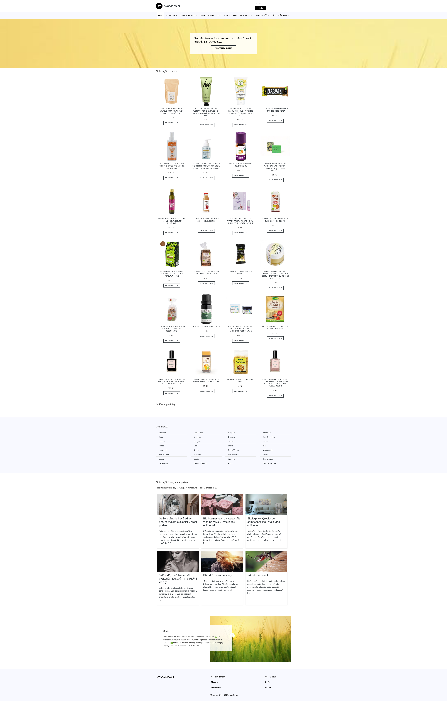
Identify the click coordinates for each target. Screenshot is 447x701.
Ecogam (231, 433)
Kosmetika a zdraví (188, 15)
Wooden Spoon (200, 463)
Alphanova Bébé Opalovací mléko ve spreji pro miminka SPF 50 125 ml (172, 166)
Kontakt (268, 687)
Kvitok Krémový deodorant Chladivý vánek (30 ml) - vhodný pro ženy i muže (240, 329)
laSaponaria (268, 450)
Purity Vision (233, 450)
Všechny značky (218, 677)
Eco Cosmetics (269, 437)
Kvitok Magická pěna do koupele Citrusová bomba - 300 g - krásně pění (171, 111)
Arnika (161, 446)
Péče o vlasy (223, 15)
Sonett (231, 441)
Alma (230, 463)
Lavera (162, 441)
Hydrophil (163, 450)
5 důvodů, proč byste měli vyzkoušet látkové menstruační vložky (178, 579)
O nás (267, 682)
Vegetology (163, 463)
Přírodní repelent (257, 575)
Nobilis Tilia (198, 433)
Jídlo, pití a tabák (280, 15)
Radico (197, 450)
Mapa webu (216, 687)
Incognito (197, 441)
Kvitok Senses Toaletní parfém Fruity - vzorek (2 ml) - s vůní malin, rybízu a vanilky (240, 221)
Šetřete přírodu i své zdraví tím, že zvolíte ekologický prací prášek (178, 522)
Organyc (231, 437)
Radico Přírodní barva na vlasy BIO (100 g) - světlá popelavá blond (171, 274)
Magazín (214, 682)
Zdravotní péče (261, 15)
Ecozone (162, 433)
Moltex (265, 455)
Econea (266, 441)
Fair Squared (233, 455)
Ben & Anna (164, 455)
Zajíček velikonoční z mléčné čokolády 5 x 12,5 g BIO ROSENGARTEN (171, 329)
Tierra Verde (268, 459)
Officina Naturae (269, 463)
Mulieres (197, 455)
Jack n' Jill (267, 433)
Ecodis (196, 459)
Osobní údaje (270, 677)
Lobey (161, 459)
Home (160, 15)
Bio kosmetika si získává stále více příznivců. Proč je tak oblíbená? (221, 522)
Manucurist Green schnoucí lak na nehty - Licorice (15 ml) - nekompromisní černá (171, 381)
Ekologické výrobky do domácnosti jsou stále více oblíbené (263, 522)
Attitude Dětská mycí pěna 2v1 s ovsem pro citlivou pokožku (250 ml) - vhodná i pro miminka (206, 166)
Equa (161, 437)
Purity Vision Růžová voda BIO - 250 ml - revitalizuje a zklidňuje (171, 221)
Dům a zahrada (206, 15)
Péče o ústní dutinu (241, 15)
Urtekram (197, 437)
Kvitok (230, 446)
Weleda (231, 459)
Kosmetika (170, 15)
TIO (264, 446)
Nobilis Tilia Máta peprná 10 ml (206, 327)
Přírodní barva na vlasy (217, 575)
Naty (195, 446)
